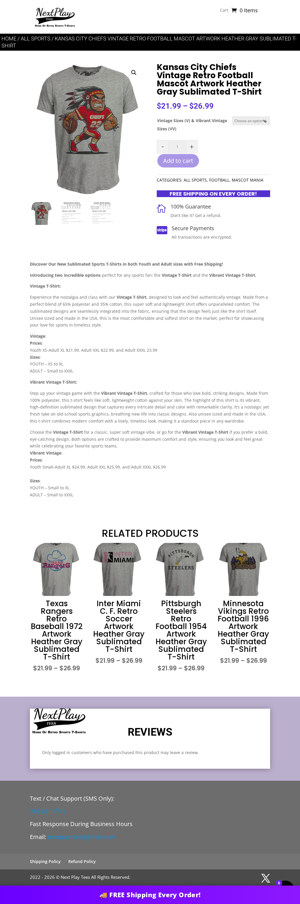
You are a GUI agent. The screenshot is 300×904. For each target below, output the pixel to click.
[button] (134, 72)
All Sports (35, 38)
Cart (224, 10)
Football (219, 180)
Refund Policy (82, 861)
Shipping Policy (45, 861)
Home (8, 38)
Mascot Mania (247, 180)
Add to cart (178, 161)
